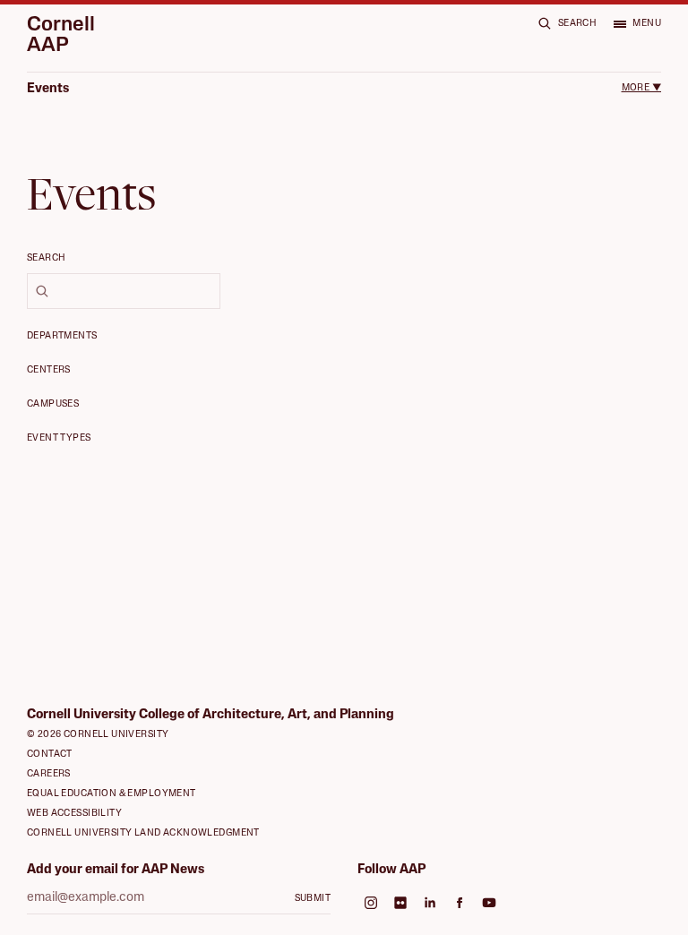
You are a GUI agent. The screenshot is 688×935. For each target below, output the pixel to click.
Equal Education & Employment (111, 794)
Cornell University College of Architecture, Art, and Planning (210, 715)
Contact (50, 754)
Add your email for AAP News (115, 870)
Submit (313, 899)
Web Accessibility (74, 814)
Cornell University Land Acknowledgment (143, 833)
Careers (49, 774)
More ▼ (641, 88)
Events (48, 89)
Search (46, 258)
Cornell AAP (61, 36)
